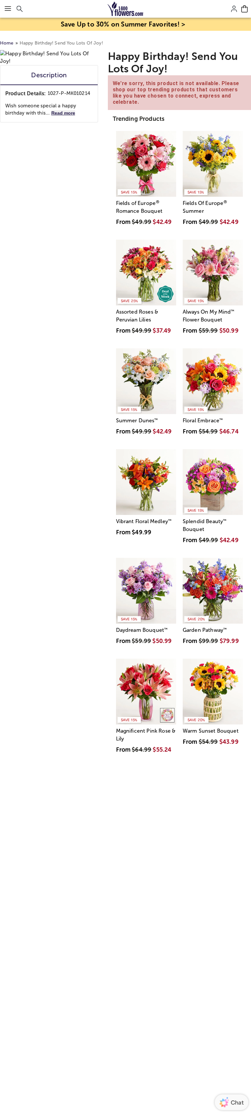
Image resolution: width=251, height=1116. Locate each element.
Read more (63, 113)
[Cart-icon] (244, 9)
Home (7, 43)
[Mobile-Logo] (126, 9)
